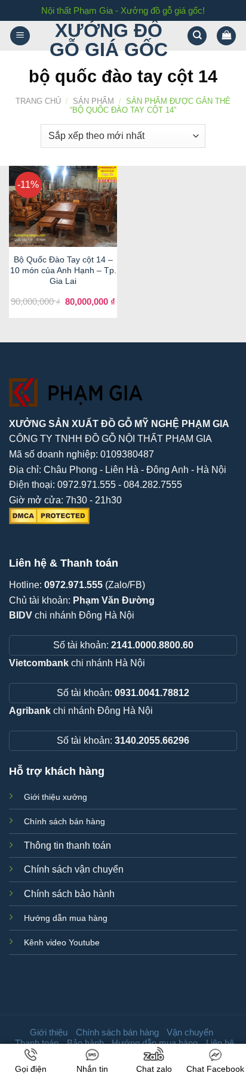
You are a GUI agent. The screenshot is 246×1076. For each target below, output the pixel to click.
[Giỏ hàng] (226, 36)
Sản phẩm (93, 101)
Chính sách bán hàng (64, 821)
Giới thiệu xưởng (55, 797)
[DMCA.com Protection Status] (49, 516)
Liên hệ (220, 1043)
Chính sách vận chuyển (74, 869)
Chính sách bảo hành (69, 894)
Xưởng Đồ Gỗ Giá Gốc (109, 40)
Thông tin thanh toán (67, 845)
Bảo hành (85, 1043)
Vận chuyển (190, 1032)
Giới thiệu (48, 1032)
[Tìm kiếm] (197, 36)
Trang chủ (38, 101)
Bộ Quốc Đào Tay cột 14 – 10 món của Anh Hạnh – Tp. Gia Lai (63, 270)
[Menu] (20, 36)
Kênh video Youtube (62, 942)
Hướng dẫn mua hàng (65, 918)
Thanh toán (37, 1043)
